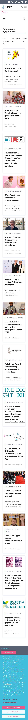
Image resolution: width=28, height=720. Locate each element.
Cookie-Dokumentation (9, 702)
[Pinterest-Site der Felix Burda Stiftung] (26, 2)
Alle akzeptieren (13, 716)
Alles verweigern (13, 712)
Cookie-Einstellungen (13, 707)
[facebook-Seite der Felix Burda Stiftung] (9, 2)
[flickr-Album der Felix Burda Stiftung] (19, 2)
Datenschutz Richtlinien (10, 700)
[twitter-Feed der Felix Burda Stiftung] (12, 2)
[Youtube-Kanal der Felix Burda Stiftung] (16, 2)
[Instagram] (22, 2)
